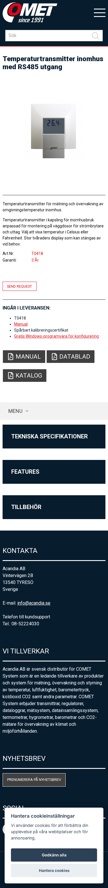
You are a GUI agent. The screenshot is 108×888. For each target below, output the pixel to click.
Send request (19, 286)
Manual (21, 324)
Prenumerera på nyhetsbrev (34, 779)
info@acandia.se (33, 603)
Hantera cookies (54, 870)
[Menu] (99, 12)
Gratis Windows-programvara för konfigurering (56, 336)
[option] (54, 130)
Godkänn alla (54, 855)
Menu (15, 411)
